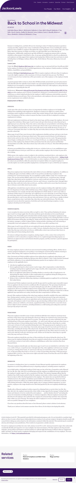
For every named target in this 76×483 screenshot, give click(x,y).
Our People (48, 9)
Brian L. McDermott (25, 30)
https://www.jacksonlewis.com (21, 433)
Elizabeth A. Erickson (18, 34)
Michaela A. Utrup (31, 34)
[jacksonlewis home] (11, 8)
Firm (35, 2)
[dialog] (38, 479)
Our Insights (66, 9)
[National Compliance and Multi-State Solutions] (34, 457)
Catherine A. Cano (36, 30)
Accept (69, 479)
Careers (39, 2)
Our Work (57, 9)
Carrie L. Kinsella (48, 32)
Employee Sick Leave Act (26, 66)
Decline (62, 479)
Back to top (7, 471)
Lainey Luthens (38, 32)
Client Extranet (70, 2)
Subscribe (57, 2)
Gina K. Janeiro (15, 32)
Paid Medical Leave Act (27, 73)
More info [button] (55, 479)
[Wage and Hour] (61, 457)
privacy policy (4, 480)
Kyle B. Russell (47, 30)
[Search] (72, 9)
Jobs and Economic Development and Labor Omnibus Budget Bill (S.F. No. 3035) (37, 91)
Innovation (45, 2)
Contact (63, 2)
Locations (51, 2)
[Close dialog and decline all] (74, 478)
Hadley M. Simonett (27, 32)
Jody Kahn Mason (13, 30)
